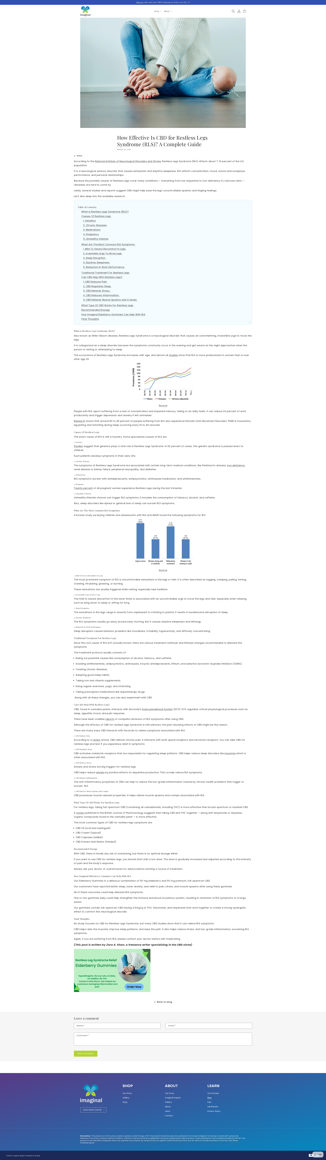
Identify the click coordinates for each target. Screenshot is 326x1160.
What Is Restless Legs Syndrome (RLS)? (105, 211)
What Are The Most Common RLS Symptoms (108, 244)
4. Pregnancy (91, 234)
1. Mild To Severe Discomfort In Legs (104, 248)
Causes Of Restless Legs (96, 216)
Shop (125, 1102)
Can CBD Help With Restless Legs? (102, 277)
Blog (209, 1097)
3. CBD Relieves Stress (97, 290)
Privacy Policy (213, 1111)
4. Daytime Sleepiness (96, 262)
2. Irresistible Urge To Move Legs (102, 253)
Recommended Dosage (95, 309)
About (168, 1106)
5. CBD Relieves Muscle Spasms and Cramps (110, 299)
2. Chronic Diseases (95, 225)
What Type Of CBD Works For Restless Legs (107, 305)
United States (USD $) (92, 1110)
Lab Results (212, 1106)
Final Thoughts (90, 319)
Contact (169, 1115)
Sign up (139, 2)
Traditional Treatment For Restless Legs (105, 272)
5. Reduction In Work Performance (104, 267)
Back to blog (164, 1001)
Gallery (126, 1097)
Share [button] (79, 155)
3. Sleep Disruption (94, 257)
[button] (157, 11)
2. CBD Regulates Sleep (97, 286)
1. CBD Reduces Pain (95, 281)
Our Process (213, 1093)
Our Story (127, 1093)
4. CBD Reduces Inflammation (101, 295)
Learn (167, 1111)
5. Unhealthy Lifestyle (95, 238)
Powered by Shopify (33, 1156)
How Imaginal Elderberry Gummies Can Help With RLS (113, 314)
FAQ (209, 1102)
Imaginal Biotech (19, 1156)
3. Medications (91, 229)
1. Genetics (89, 220)
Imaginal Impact (173, 1097)
